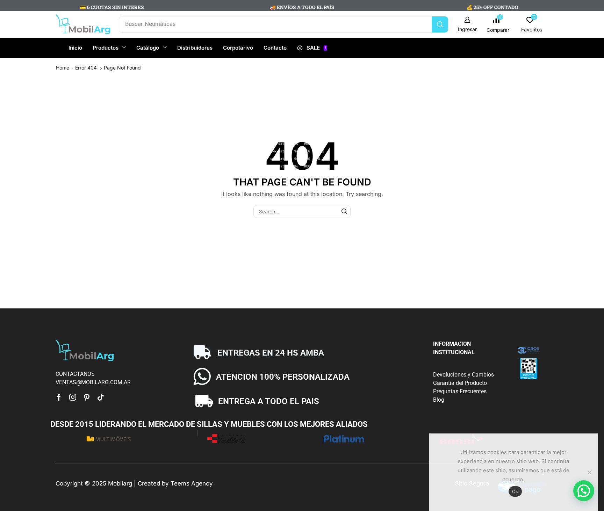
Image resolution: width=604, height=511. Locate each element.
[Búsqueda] (440, 24)
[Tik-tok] (100, 397)
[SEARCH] (344, 211)
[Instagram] (72, 397)
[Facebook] (59, 397)
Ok (515, 491)
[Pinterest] (86, 397)
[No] (589, 472)
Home (62, 68)
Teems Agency (192, 483)
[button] (467, 24)
